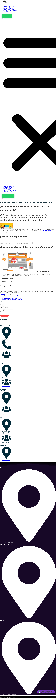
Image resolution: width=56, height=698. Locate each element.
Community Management (9, 8)
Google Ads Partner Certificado (10, 10)
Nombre (1, 304)
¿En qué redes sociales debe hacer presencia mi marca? (12, 298)
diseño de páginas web (46, 230)
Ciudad (1, 305)
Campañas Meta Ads (8, 7)
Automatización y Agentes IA (9, 6)
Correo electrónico (3, 307)
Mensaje (1, 311)
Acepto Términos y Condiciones (5, 313)
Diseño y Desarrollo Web (9, 9)
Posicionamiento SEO (8, 11)
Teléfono (1, 308)
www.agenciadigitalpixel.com (15, 295)
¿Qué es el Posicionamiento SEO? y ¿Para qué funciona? (12, 299)
